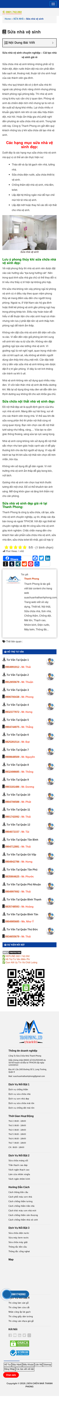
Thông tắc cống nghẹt (19, 1251)
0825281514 (12, 742)
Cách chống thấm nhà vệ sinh (23, 1220)
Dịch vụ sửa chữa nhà (19, 1094)
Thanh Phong (31, 578)
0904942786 (12, 861)
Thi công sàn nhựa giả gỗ (21, 1321)
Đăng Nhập (9, 1369)
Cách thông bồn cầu (18, 1192)
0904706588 (12, 802)
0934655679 (12, 936)
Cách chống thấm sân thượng (23, 1215)
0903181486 (12, 786)
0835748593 (12, 906)
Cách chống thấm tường (20, 1201)
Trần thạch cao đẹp (18, 1165)
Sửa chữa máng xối (18, 1160)
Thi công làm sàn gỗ (18, 1303)
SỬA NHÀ (18, 18)
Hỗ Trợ (7, 1364)
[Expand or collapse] (53, 42)
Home (8, 18)
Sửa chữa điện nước (18, 1233)
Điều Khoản (28, 1364)
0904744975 (12, 727)
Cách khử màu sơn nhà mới (22, 1210)
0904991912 (12, 667)
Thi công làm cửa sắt (19, 1307)
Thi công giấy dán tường (20, 1316)
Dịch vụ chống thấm (18, 1089)
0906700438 (12, 697)
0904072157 (12, 831)
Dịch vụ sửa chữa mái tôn (21, 1103)
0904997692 (12, 891)
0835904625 (12, 876)
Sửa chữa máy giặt (18, 1242)
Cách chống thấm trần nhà (21, 1206)
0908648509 (12, 757)
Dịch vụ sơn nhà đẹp (18, 1098)
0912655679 (12, 682)
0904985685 (12, 921)
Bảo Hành (16, 1364)
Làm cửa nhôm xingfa (19, 1174)
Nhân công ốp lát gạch (19, 1312)
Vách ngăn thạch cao (18, 1170)
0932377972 (12, 712)
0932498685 (12, 771)
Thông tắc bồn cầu (17, 1247)
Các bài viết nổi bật (25, 1369)
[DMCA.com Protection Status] (11, 952)
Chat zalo (11, 1374)
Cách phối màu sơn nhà (20, 1197)
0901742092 (12, 816)
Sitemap (47, 1364)
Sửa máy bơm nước (18, 1237)
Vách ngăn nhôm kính (19, 1179)
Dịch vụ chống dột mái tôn (21, 1108)
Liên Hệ (38, 1364)
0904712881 (12, 846)
